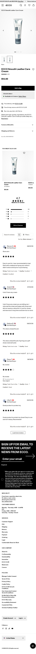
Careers (4, 567)
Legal (3, 540)
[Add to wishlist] (33, 69)
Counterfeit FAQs (7, 605)
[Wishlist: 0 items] (29, 5)
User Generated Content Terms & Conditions (9, 591)
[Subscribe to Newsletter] (30, 456)
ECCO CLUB (19, 103)
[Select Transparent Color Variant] (4, 59)
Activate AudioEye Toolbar (10, 607)
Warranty (5, 532)
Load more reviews (18, 433)
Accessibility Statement (9, 602)
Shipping (4, 527)
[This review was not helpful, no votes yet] (31, 281)
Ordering (4, 537)
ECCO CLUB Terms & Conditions (8, 587)
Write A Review (18, 225)
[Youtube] (12, 628)
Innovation (5, 559)
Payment (4, 534)
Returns (4, 529)
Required (4, 465)
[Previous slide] (3, 30)
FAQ (3, 524)
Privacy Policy (9, 483)
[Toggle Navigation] (2, 5)
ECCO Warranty (6, 599)
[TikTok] (9, 628)
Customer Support (7, 521)
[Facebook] (3, 628)
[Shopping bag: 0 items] (33, 5)
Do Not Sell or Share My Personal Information (9, 596)
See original (6, 381)
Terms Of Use (6, 579)
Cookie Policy (6, 584)
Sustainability (6, 557)
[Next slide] (31, 30)
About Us (4, 551)
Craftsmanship (6, 554)
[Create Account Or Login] (25, 5)
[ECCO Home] (9, 5)
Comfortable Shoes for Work (10, 542)
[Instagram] (6, 628)
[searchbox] (10, 234)
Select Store (22, 96)
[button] (18, 95)
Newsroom (5, 564)
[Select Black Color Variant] (10, 59)
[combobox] (25, 239)
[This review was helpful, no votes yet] (27, 281)
